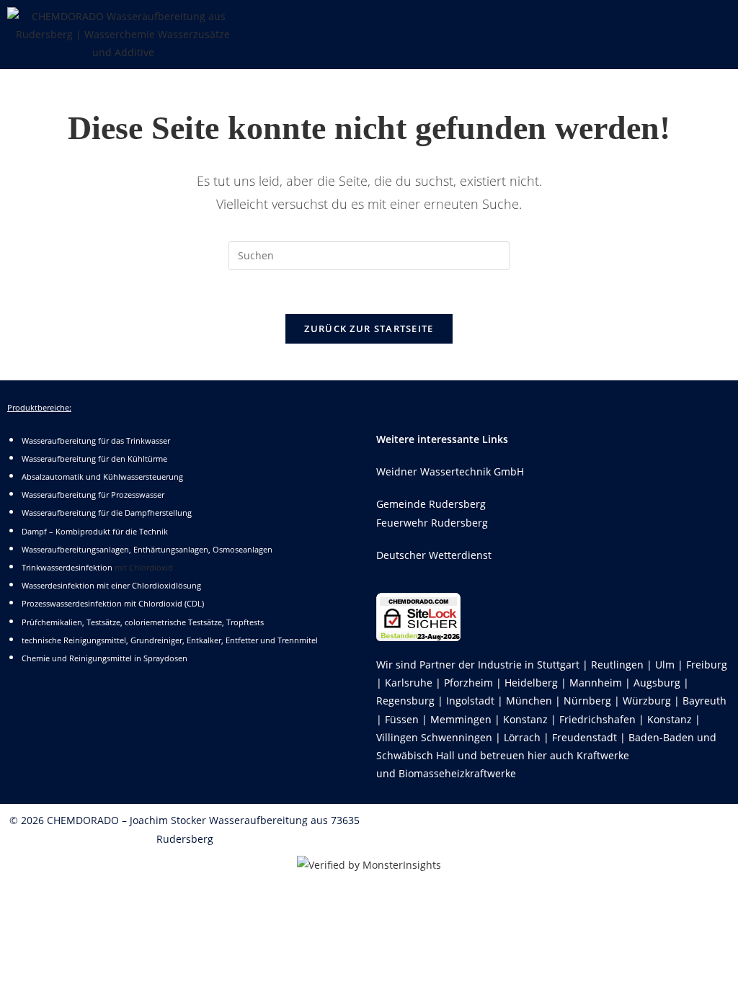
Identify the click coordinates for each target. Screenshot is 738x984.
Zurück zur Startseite (368, 328)
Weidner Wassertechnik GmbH (450, 471)
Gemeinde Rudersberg (431, 504)
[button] (491, 21)
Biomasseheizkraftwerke (457, 773)
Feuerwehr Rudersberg (432, 522)
